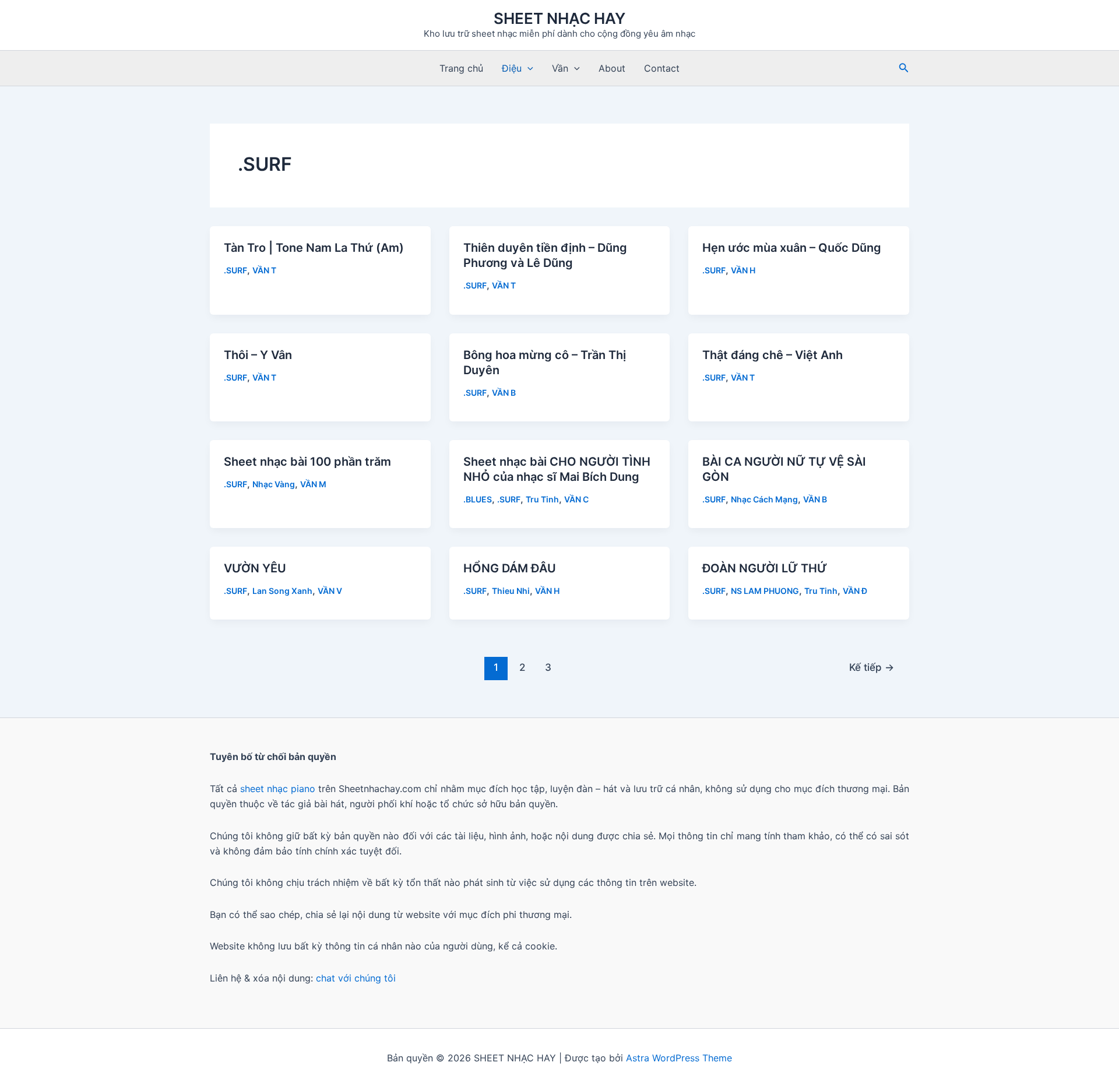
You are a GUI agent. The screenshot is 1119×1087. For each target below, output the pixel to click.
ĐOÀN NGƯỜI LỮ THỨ (764, 568)
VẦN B (504, 392)
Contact (662, 68)
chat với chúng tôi (356, 978)
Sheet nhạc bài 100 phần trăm (307, 462)
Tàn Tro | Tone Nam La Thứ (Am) (314, 248)
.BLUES (477, 499)
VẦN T (264, 270)
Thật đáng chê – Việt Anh (772, 355)
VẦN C (576, 499)
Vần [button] (560, 68)
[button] (527, 68)
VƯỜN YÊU (255, 568)
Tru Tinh (542, 499)
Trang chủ (461, 68)
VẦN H (743, 270)
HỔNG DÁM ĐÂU (509, 568)
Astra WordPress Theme (679, 1058)
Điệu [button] (512, 68)
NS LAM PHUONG (765, 591)
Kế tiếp (871, 667)
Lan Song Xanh (282, 591)
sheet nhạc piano (279, 788)
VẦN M (313, 484)
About (612, 68)
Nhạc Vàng (273, 484)
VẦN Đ (855, 591)
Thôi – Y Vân (258, 355)
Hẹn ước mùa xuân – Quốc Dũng (791, 248)
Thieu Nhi (511, 591)
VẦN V (330, 591)
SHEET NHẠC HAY (559, 18)
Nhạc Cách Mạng (764, 499)
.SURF (235, 270)
